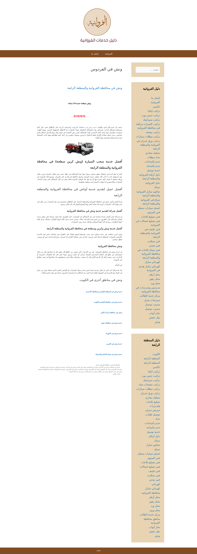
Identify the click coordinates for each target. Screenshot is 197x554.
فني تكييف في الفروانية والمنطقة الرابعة (150, 233)
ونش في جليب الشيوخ (115, 371)
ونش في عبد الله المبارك (76, 371)
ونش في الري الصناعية (47, 367)
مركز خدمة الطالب (150, 295)
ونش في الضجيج (106, 369)
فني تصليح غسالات (150, 466)
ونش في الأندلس (104, 367)
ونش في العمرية (83, 369)
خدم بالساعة (153, 166)
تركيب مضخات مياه (149, 384)
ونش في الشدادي (116, 369)
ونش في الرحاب (71, 367)
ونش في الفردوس (71, 369)
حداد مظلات (153, 157)
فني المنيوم (154, 212)
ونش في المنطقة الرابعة (45, 369)
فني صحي (154, 245)
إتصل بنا (94, 54)
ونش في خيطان (103, 371)
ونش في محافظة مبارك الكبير (111, 312)
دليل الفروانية (152, 182)
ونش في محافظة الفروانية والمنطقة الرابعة (94, 88)
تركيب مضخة (153, 132)
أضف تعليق (116, 374)
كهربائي (156, 484)
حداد (157, 418)
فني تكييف (154, 471)
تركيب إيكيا (154, 110)
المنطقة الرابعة (115, 365)
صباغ (157, 449)
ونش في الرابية (81, 367)
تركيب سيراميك (151, 119)
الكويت (156, 354)
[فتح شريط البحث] (85, 53)
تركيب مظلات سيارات (148, 136)
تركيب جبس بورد (151, 115)
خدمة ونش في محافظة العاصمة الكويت (108, 302)
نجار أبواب (154, 313)
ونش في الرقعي (60, 367)
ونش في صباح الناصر (90, 371)
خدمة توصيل (153, 170)
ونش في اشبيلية (115, 367)
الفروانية (108, 54)
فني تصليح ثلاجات (150, 216)
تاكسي (156, 106)
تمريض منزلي (152, 410)
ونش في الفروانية (59, 369)
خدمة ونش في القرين (114, 344)
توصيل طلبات (152, 414)
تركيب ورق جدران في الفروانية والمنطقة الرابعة (148, 144)
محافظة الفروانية (105, 365)
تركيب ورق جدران (150, 393)
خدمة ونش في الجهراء (114, 333)
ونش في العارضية (94, 369)
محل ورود (154, 510)
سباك (157, 187)
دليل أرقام (154, 436)
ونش (97, 365)
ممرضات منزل (152, 300)
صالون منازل (153, 444)
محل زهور (154, 278)
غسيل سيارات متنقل (149, 207)
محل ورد (155, 283)
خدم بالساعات (152, 161)
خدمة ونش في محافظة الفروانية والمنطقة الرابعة (78, 127)
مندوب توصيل (152, 304)
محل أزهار (154, 274)
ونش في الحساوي (92, 367)
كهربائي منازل (152, 261)
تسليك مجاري (152, 152)
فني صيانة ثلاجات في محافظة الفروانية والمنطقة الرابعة (148, 253)
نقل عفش (154, 317)
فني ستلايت (153, 241)
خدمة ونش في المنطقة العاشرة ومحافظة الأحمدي (104, 292)
